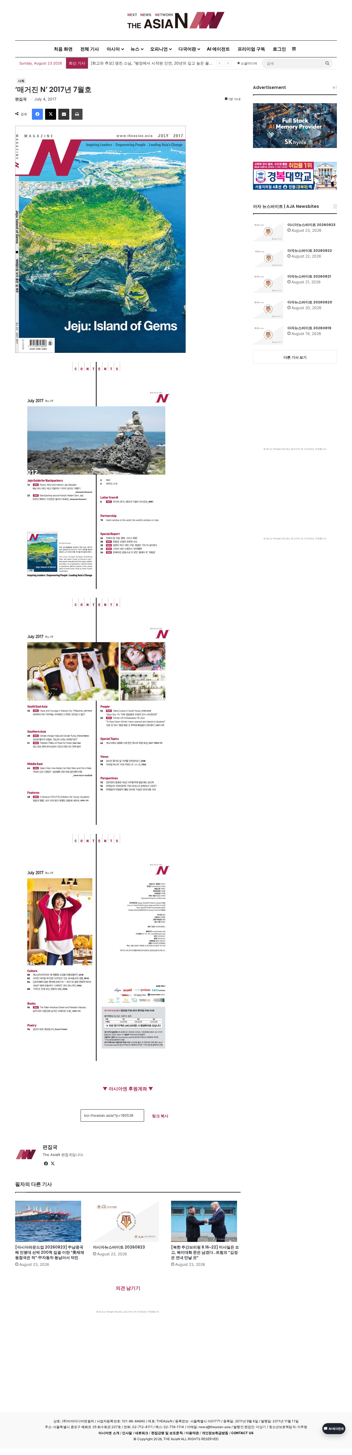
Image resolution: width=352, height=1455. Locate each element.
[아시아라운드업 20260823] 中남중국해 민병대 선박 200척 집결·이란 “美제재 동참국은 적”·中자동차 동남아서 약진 (49, 1252)
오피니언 (159, 49)
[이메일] (63, 114)
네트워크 (141, 1433)
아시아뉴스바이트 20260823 (119, 1247)
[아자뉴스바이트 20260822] (268, 257)
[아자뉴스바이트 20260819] (268, 335)
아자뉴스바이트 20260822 (309, 250)
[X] (50, 114)
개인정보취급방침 (215, 1433)
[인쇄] (77, 114)
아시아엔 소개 (108, 1433)
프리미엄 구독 (251, 49)
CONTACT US (242, 1433)
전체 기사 (89, 49)
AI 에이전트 (218, 49)
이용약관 (192, 1433)
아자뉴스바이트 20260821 (309, 276)
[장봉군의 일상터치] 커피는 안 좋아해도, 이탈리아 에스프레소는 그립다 (152, 63)
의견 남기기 (128, 1288)
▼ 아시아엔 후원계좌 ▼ (128, 1088)
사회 (21, 81)
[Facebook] (37, 114)
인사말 (127, 1433)
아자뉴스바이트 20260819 (309, 328)
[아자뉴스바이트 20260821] (268, 283)
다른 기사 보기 (295, 357)
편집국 (21, 99)
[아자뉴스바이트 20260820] (268, 309)
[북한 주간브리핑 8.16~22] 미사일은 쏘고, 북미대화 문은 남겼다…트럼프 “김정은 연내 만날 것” (205, 1252)
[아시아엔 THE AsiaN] (176, 20)
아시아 (113, 49)
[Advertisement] (128, 1354)
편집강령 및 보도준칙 (167, 1433)
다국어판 (187, 49)
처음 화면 (63, 49)
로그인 (279, 49)
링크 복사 (160, 1115)
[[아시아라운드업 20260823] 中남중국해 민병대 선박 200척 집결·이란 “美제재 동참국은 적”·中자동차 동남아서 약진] (50, 1221)
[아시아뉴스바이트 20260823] (128, 1221)
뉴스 (135, 49)
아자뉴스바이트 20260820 (309, 302)
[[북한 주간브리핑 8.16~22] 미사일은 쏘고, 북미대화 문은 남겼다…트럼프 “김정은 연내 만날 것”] (206, 1221)
